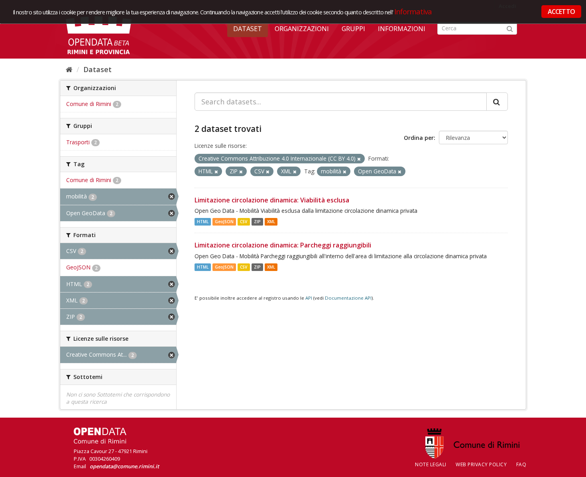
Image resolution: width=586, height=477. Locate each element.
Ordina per (419, 137)
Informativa (413, 11)
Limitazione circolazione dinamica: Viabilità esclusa (272, 200)
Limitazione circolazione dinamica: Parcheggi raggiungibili (283, 245)
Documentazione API (348, 298)
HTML (202, 221)
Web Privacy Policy (481, 464)
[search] (497, 101)
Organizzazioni (302, 28)
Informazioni (401, 28)
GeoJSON (224, 221)
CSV (243, 221)
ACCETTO (561, 11)
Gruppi (353, 28)
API (308, 298)
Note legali (430, 464)
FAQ (521, 464)
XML (271, 221)
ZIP (257, 221)
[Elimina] (359, 159)
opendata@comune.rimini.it (124, 466)
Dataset (247, 28)
